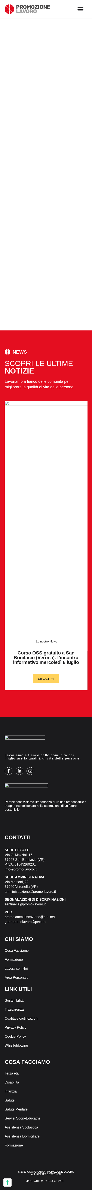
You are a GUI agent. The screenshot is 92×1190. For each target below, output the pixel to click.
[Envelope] (30, 771)
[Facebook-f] (8, 771)
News (53, 641)
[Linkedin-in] (19, 771)
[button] (80, 9)
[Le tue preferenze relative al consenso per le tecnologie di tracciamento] (7, 1182)
